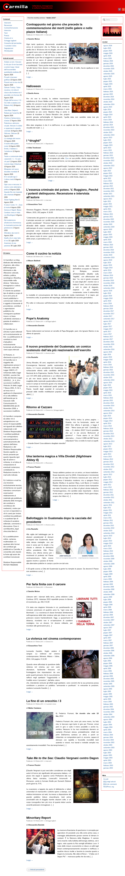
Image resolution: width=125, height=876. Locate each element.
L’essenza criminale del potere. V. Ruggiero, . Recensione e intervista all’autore (62, 193)
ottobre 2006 (107, 653)
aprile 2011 (107, 515)
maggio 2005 (107, 696)
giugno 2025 (107, 81)
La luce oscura (50, 89)
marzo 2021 (107, 211)
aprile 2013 (107, 454)
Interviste (48, 200)
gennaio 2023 (108, 155)
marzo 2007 (107, 640)
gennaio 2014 (108, 431)
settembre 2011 (108, 502)
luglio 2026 (107, 48)
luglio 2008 (107, 599)
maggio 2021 (107, 206)
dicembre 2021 (108, 188)
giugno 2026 (107, 51)
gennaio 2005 (108, 707)
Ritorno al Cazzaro (39, 407)
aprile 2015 (107, 393)
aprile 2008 (107, 607)
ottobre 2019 (107, 255)
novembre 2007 (108, 620)
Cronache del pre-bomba (12, 43)
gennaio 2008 (108, 615)
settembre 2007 (108, 625)
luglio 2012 (107, 477)
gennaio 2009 (108, 584)
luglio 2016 (107, 354)
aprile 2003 (107, 760)
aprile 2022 (107, 178)
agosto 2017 (107, 321)
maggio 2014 (107, 421)
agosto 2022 (107, 168)
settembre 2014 (108, 411)
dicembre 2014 (108, 403)
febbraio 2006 (108, 673)
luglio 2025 (107, 79)
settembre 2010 (108, 533)
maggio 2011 (107, 513)
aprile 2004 (107, 730)
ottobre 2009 (107, 561)
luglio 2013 (107, 446)
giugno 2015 (107, 388)
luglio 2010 (107, 538)
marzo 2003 (107, 763)
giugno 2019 (107, 265)
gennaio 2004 (108, 737)
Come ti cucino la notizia (43, 253)
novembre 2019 (108, 252)
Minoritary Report (38, 817)
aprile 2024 (107, 117)
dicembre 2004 (108, 709)
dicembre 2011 (108, 495)
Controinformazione (11, 28)
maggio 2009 (107, 574)
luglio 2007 (107, 630)
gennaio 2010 (108, 554)
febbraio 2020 (108, 245)
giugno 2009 (107, 571)
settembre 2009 (108, 564)
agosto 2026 (107, 46)
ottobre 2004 (107, 714)
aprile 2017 (107, 331)
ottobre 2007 (107, 622)
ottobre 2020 (107, 224)
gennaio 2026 (108, 63)
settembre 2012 (108, 472)
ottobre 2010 (107, 531)
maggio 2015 (107, 390)
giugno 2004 (107, 725)
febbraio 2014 (108, 428)
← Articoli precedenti (36, 870)
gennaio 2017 (108, 339)
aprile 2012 (107, 485)
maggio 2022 (107, 176)
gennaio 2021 (108, 217)
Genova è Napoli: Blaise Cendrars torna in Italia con (12, 212)
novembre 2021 (108, 191)
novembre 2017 (108, 314)
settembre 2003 (108, 747)
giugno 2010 (107, 541)
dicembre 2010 (108, 525)
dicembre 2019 (108, 250)
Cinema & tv (49, 410)
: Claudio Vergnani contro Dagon (62, 758)
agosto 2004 (107, 719)
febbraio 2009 (108, 582)
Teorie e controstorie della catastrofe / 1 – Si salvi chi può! (13, 158)
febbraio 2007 (108, 643)
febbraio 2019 (108, 275)
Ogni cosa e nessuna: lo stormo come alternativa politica (12, 187)
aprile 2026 (107, 56)
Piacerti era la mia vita (12, 82)
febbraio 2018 (108, 306)
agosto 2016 (107, 352)
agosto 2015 (107, 382)
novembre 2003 (108, 742)
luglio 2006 (107, 661)
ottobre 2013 (107, 439)
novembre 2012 (108, 467)
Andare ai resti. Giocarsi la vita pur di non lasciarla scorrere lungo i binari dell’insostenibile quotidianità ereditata (13, 67)
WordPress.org (108, 787)
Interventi (48, 35)
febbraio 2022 (108, 183)
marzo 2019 (107, 273)
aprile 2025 (107, 86)
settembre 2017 (108, 319)
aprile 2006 (107, 668)
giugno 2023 (107, 143)
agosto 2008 (107, 597)
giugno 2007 (107, 633)
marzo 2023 (107, 150)
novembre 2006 (108, 650)
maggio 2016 (107, 360)
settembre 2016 (108, 349)
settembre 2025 (108, 74)
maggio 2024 (107, 114)
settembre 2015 (108, 380)
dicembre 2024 (108, 97)
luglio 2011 (107, 508)
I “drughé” (33, 140)
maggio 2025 (107, 84)
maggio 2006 (107, 666)
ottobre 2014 (107, 408)
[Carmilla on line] (62, 6)
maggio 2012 (107, 482)
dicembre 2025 (108, 66)
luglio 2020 (107, 232)
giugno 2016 (107, 357)
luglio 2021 (107, 201)
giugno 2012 (107, 479)
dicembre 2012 (108, 464)
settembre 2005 (108, 686)
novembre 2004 (108, 712)
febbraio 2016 (108, 367)
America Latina (50, 353)
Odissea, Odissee (10, 133)
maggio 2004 (107, 727)
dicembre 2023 (108, 127)
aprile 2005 (107, 699)
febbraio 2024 (108, 122)
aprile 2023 (107, 148)
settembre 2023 (108, 135)
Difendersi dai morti (11, 233)
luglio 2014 (107, 416)
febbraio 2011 (108, 520)
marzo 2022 (107, 181)
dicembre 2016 (108, 342)
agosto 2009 (107, 566)
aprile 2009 (107, 576)
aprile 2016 (107, 362)
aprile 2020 (107, 240)
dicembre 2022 (108, 158)
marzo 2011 (107, 518)
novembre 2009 (108, 559)
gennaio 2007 (108, 645)
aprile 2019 (107, 270)
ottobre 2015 (107, 377)
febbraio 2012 (108, 490)
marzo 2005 (107, 702)
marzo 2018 (107, 303)
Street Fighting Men (11, 200)
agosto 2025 (107, 76)
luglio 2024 (107, 109)
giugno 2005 (107, 694)
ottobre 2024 (107, 102)
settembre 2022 (108, 166)
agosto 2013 (107, 444)
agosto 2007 (107, 628)
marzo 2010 (107, 548)
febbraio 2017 (108, 337)
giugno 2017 (107, 326)
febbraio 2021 (108, 214)
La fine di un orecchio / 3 (43, 701)
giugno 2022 (107, 173)
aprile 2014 (107, 423)
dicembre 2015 (108, 372)
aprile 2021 (107, 209)
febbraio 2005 (108, 704)
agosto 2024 (107, 107)
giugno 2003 (107, 755)
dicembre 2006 (108, 648)
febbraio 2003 (108, 765)
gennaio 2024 (108, 125)
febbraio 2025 (108, 91)
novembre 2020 (108, 222)
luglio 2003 (107, 753)
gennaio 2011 (108, 523)
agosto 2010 (107, 536)
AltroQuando (8, 51)
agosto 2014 (107, 413)
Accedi (105, 779)
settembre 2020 (108, 227)
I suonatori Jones (51, 704)
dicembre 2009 (108, 556)
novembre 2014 (108, 405)
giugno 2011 (107, 510)
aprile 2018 (107, 301)
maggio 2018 (107, 298)
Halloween (33, 86)
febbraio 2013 (108, 459)
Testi (6, 33)
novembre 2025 (108, 69)
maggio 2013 (107, 451)
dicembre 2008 (108, 587)
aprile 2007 (107, 638)
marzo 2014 (107, 426)
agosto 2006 (107, 658)
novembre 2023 (108, 130)
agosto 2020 (107, 229)
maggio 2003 (107, 758)
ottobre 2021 (107, 194)
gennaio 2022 (108, 186)
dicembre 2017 (108, 311)
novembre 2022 (108, 160)
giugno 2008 (107, 602)
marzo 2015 (107, 395)
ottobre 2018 (107, 285)
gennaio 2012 (108, 492)
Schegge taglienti (51, 321)
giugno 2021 (107, 204)
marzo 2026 (107, 58)
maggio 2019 (107, 268)
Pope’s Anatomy (37, 318)
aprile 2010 (107, 546)
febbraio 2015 (108, 398)
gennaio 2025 (108, 94)
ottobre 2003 (107, 745)
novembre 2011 (108, 497)
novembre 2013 (108, 436)
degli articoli (109, 782)
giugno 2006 (107, 663)
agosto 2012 (107, 474)
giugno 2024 (107, 112)
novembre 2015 (108, 375)
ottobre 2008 (107, 592)
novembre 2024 (108, 99)
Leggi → (29, 77)
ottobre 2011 (107, 500)
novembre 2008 (108, 589)
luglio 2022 (107, 171)
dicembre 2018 (108, 280)
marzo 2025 (107, 89)
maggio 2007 (107, 635)
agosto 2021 (107, 199)
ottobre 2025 (107, 71)
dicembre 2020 (108, 219)
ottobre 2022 (107, 163)
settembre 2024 (108, 104)
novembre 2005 (108, 681)
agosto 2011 (107, 505)
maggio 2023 (107, 145)
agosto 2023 (107, 137)
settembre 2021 (108, 196)
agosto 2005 (107, 689)
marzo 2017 (107, 334)
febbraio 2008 (108, 612)
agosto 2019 (107, 260)
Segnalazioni (49, 144)
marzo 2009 (107, 579)
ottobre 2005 (107, 684)
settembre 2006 (108, 656)
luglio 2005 (107, 691)
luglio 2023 (107, 140)
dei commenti (110, 784)
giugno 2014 (107, 418)
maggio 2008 (107, 605)
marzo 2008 (107, 610)
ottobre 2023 (107, 132)
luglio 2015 (107, 385)
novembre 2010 (108, 528)
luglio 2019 (107, 263)
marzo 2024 (107, 120)
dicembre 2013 (108, 434)
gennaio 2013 (108, 462)
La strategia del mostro (12, 138)
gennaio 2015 (108, 400)
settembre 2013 (108, 441)
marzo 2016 (107, 365)
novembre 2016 (108, 344)
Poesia (6, 35)
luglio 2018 (107, 293)
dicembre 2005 (108, 679)
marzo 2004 (107, 732)
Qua (67, 158)
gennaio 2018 (108, 308)
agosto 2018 (107, 291)
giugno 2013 (107, 449)
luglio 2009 (107, 569)
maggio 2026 (107, 53)
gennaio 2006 (108, 676)
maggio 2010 (107, 543)
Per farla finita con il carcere (46, 584)
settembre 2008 (108, 594)
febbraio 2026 (108, 61)
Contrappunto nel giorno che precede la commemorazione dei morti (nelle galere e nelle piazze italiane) (59, 28)
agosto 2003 (107, 750)
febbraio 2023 (108, 153)
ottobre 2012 (107, 469)
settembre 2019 (108, 257)
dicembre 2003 (108, 740)
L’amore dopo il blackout (12, 164)
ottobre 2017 (107, 316)
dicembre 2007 (108, 617)
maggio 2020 (107, 237)
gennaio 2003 (108, 768)
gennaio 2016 (108, 370)
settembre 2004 (108, 717)
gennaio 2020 (108, 247)
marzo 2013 (107, 457)
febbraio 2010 (108, 551)
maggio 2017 (107, 329)
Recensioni (49, 463)
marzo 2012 (107, 487)
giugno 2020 (107, 234)
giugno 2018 (107, 296)
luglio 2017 (107, 324)
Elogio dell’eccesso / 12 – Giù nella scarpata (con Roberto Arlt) (13, 102)
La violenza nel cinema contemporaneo (53, 638)
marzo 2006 (107, 671)
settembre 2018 (108, 288)
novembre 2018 (108, 283)
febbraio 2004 (108, 735)
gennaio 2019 (108, 278)
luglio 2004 (107, 722)
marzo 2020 (107, 242)
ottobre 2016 (107, 347)
